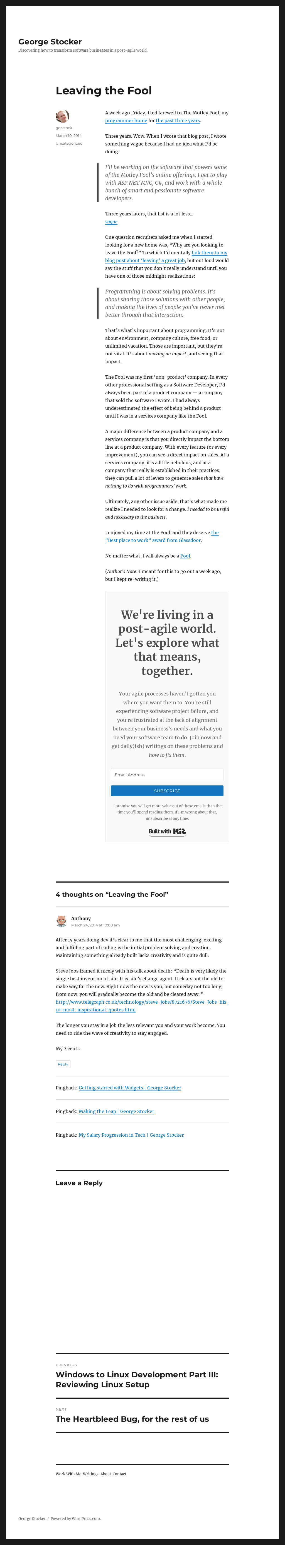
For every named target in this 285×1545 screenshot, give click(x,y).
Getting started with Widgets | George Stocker (130, 1088)
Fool (185, 556)
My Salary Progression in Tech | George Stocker (131, 1135)
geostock (64, 127)
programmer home (126, 120)
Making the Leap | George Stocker (116, 1111)
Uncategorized (69, 143)
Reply (63, 1064)
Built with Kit (167, 831)
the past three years (178, 120)
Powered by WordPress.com (75, 1518)
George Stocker (50, 41)
